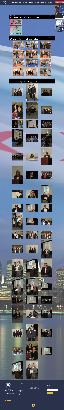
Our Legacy (21, 391)
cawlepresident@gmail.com (35, 388)
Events (20, 387)
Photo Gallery (21, 396)
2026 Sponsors (21, 394)
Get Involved (21, 390)
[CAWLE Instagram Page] (8, 400)
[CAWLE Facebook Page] (6, 400)
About (20, 385)
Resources (20, 393)
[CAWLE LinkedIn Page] (10, 400)
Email (48, 388)
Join (19, 388)
